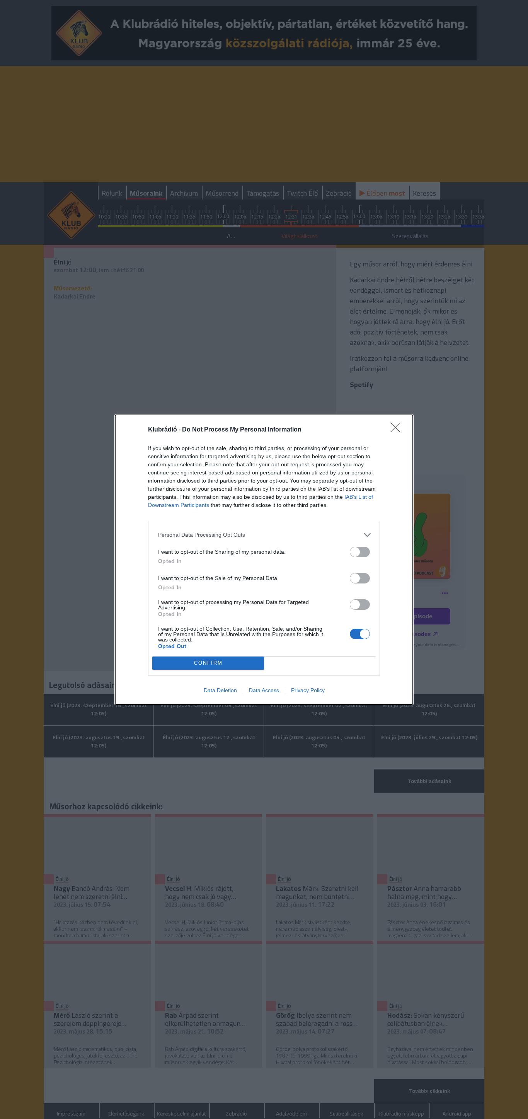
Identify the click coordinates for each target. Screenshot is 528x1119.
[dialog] (264, 559)
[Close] (397, 430)
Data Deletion (220, 690)
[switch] (360, 552)
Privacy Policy (308, 690)
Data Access (264, 690)
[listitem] (264, 535)
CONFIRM (208, 663)
